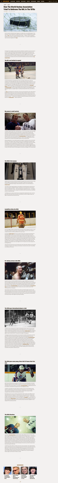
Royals (9, 4)
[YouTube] (49, 1)
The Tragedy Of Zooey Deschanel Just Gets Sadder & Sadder (7, 477)
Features (42, 1)
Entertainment (33, 1)
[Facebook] (48, 1)
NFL (16, 37)
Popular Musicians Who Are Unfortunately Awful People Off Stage (16, 477)
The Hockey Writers (22, 136)
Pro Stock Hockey (8, 87)
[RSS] (56, 1)
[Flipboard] (53, 1)
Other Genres (23, 1)
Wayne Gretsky (13, 398)
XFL (8, 35)
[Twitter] (52, 1)
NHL (7, 91)
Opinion (38, 1)
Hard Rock (18, 1)
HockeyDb (26, 397)
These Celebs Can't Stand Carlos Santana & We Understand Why (32, 477)
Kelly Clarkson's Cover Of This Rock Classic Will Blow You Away (24, 477)
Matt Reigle (6, 11)
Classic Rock (12, 1)
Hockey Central (11, 97)
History (5, 4)
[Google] (55, 1)
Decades (28, 1)
